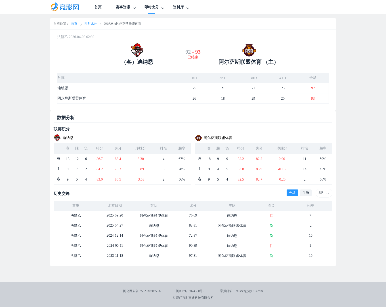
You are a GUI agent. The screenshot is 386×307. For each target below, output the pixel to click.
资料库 (178, 7)
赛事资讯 (123, 7)
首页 (98, 7)
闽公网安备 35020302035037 (142, 291)
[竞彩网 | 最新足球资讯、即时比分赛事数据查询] (68, 7)
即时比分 (152, 7)
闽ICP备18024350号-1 (191, 291)
